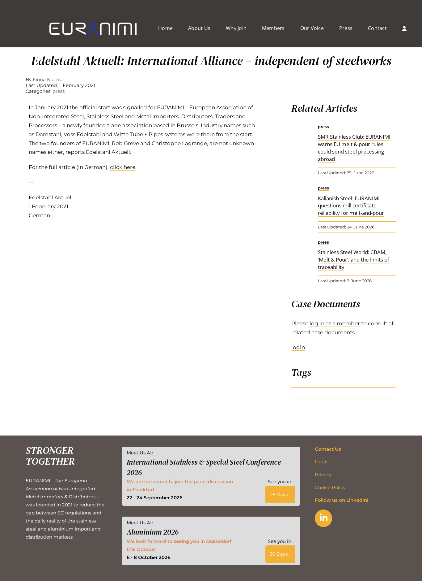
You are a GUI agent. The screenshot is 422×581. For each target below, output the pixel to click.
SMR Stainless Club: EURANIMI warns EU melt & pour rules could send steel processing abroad (354, 147)
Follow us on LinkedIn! (341, 500)
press (59, 91)
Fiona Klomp (47, 79)
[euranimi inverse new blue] (93, 25)
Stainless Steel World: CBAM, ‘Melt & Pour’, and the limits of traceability (353, 260)
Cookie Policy (330, 487)
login (298, 347)
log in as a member (335, 323)
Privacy (323, 475)
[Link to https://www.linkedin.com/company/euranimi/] (323, 518)
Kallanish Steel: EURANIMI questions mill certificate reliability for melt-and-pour (351, 206)
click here (122, 167)
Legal (321, 462)
